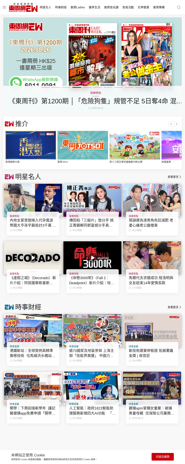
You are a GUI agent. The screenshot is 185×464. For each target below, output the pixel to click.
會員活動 (128, 7)
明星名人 (45, 7)
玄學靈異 (143, 7)
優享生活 (94, 7)
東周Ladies (77, 7)
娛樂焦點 (14, 216)
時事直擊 (14, 346)
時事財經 (61, 7)
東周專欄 (159, 7)
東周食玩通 (111, 7)
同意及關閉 (162, 456)
